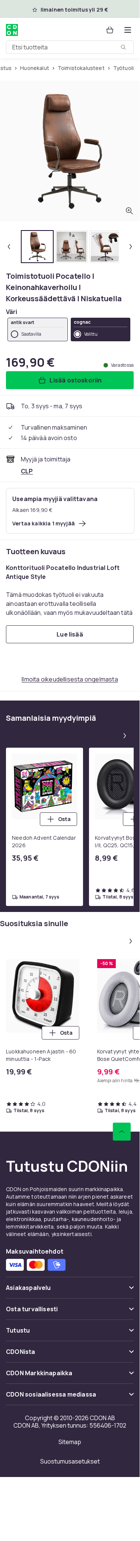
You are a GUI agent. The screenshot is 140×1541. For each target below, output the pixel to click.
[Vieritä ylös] (122, 1132)
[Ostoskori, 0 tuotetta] (110, 30)
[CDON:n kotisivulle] (12, 30)
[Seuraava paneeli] (125, 736)
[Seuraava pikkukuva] (131, 247)
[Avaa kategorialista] (128, 30)
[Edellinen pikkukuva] (9, 247)
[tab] (37, 246)
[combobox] (70, 47)
